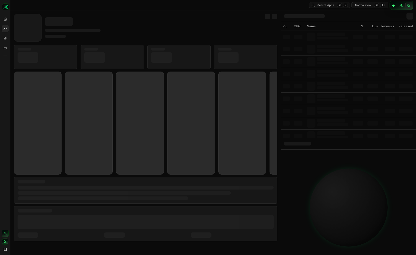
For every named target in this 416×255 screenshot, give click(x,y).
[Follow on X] (5, 242)
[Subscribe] (394, 5)
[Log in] (5, 233)
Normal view (369, 5)
